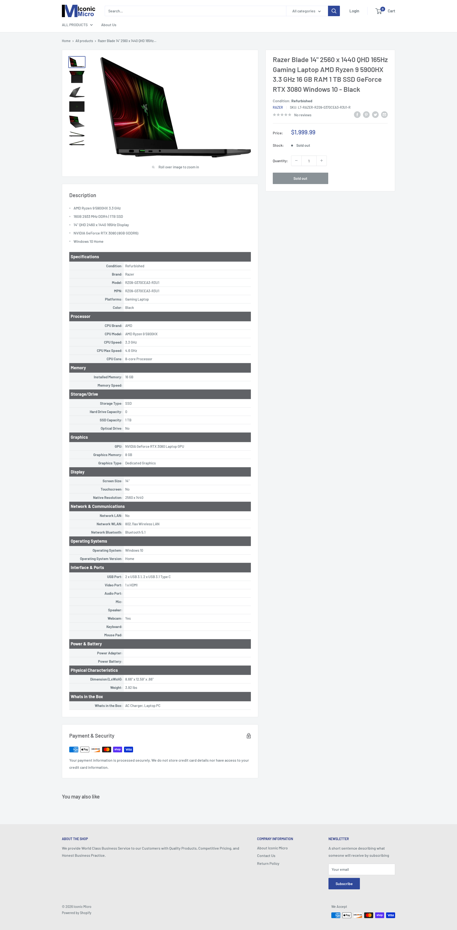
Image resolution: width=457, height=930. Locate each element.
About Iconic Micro (272, 848)
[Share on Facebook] (357, 114)
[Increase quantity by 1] (322, 161)
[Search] (334, 11)
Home (66, 41)
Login (354, 10)
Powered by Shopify (76, 913)
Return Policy (268, 863)
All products (84, 41)
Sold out (300, 178)
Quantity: (280, 160)
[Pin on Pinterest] (366, 114)
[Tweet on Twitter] (375, 114)
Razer (278, 107)
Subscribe (344, 883)
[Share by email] (384, 114)
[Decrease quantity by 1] (296, 161)
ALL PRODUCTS (75, 24)
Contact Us (266, 855)
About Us (108, 24)
